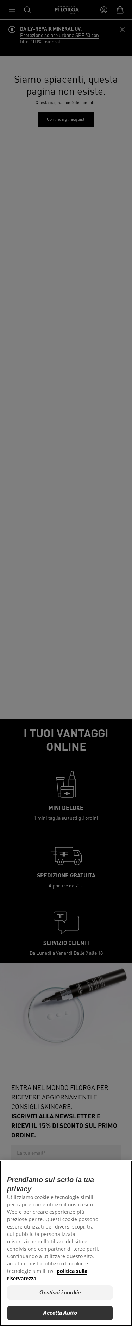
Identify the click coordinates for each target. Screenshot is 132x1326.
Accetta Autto (60, 1313)
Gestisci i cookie (60, 1292)
